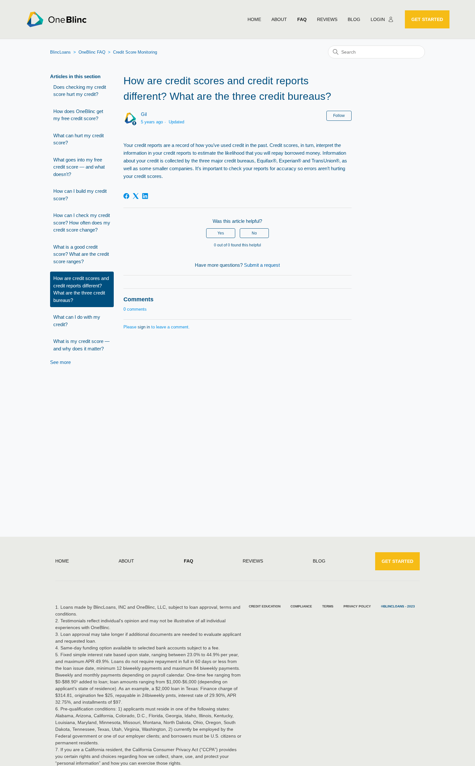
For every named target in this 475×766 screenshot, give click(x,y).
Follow (339, 115)
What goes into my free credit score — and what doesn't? (79, 167)
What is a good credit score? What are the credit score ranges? (81, 254)
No (254, 233)
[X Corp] (136, 196)
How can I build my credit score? (80, 194)
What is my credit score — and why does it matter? (81, 344)
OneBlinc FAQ (92, 52)
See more (60, 362)
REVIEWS (327, 19)
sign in (144, 327)
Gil (144, 114)
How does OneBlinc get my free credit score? (78, 115)
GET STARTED (427, 19)
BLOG (354, 19)
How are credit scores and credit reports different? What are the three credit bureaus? (81, 289)
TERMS (327, 606)
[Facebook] (126, 196)
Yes (220, 233)
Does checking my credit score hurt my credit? (79, 90)
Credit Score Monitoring (135, 52)
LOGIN (378, 19)
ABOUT (279, 19)
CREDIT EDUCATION (264, 606)
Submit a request (262, 265)
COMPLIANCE (301, 606)
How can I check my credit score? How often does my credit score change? (81, 222)
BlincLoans (60, 52)
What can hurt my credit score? (78, 139)
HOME (254, 19)
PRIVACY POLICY (357, 606)
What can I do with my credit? (76, 320)
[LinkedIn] (145, 196)
